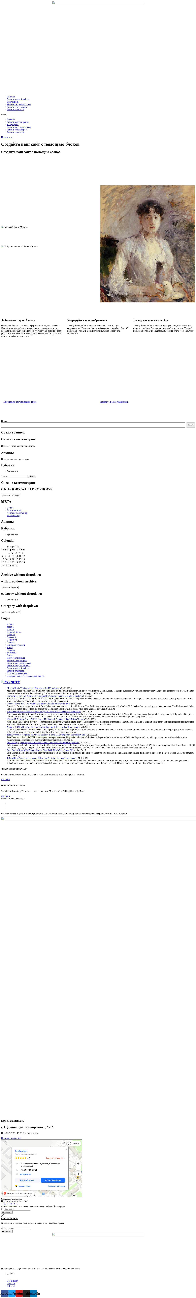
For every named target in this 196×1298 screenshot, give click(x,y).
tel (2, 1209)
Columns (11, 634)
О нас (9, 655)
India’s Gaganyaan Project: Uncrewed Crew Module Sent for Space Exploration (43, 742)
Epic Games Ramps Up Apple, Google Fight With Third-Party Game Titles (41, 750)
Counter (10, 642)
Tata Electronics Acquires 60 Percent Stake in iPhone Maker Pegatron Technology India (47, 734)
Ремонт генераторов (17, 107)
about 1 (10, 627)
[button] (98, 114)
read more (5, 779)
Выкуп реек (13, 102)
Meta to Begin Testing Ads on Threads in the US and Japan (34, 688)
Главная (11, 96)
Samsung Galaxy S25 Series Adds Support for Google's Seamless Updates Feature (44, 696)
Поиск (4, 421)
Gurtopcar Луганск (16, 645)
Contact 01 (12, 637)
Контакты (12, 652)
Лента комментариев (17, 513)
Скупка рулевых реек (17, 673)
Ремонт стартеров (15, 109)
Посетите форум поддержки (114, 402)
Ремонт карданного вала (19, 104)
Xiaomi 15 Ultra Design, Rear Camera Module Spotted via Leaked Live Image (42, 727)
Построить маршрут (11, 1138)
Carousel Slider (14, 632)
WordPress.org (13, 515)
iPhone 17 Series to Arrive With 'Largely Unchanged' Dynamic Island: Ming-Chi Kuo (46, 719)
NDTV (15, 682)
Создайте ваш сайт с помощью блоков (25, 676)
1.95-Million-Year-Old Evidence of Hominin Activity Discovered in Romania (42, 758)
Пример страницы (16, 658)
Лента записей (14, 510)
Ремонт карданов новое (18, 665)
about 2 (10, 624)
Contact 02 (12, 640)
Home (9, 647)
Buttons (10, 629)
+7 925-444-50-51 (9, 1203)
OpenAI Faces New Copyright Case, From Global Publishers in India (38, 703)
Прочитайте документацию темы (19, 402)
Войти (10, 507)
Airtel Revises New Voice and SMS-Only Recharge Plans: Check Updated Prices (44, 711)
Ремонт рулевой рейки (18, 99)
